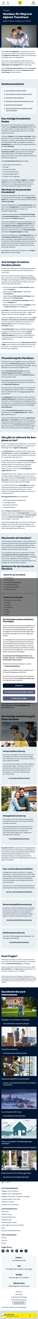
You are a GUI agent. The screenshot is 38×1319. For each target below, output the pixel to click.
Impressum (14, 672)
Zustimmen (19, 685)
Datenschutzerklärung (12, 666)
